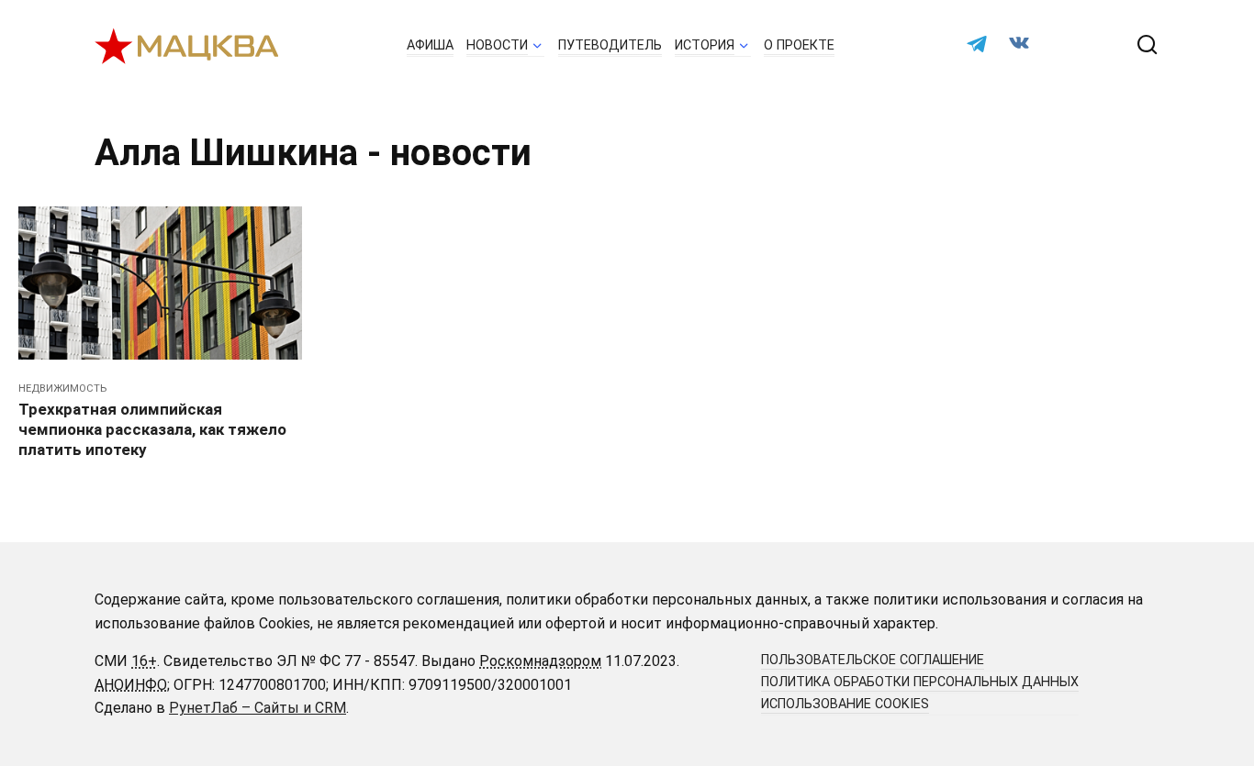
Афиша (430, 45)
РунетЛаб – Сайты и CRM (257, 707)
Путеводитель (610, 45)
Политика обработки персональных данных (920, 682)
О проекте (799, 45)
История (704, 45)
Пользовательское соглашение (872, 660)
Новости (497, 45)
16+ (144, 661)
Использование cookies (845, 704)
